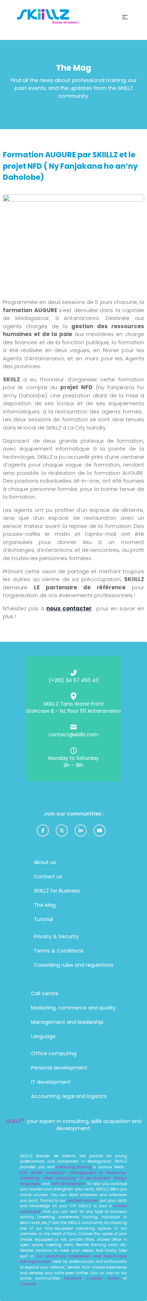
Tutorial (43, 919)
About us (45, 862)
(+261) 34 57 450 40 (74, 680)
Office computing (53, 1053)
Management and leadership (67, 1022)
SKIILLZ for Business (57, 890)
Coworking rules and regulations (73, 965)
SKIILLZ (15, 1121)
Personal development (59, 1067)
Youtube (28, 1284)
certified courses (82, 1200)
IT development (51, 1082)
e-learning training (73, 1167)
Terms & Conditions (58, 950)
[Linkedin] (81, 830)
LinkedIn (94, 1278)
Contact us (48, 876)
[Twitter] (62, 830)
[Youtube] (99, 830)
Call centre (45, 993)
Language (43, 1036)
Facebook (73, 1278)
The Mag (45, 905)
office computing (59, 1178)
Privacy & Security (56, 936)
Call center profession (43, 1172)
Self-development (67, 1183)
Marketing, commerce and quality (73, 1007)
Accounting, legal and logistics (69, 1096)
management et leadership (98, 1172)
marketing (30, 1178)
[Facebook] (43, 830)
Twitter (115, 1278)
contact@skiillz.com (73, 734)
